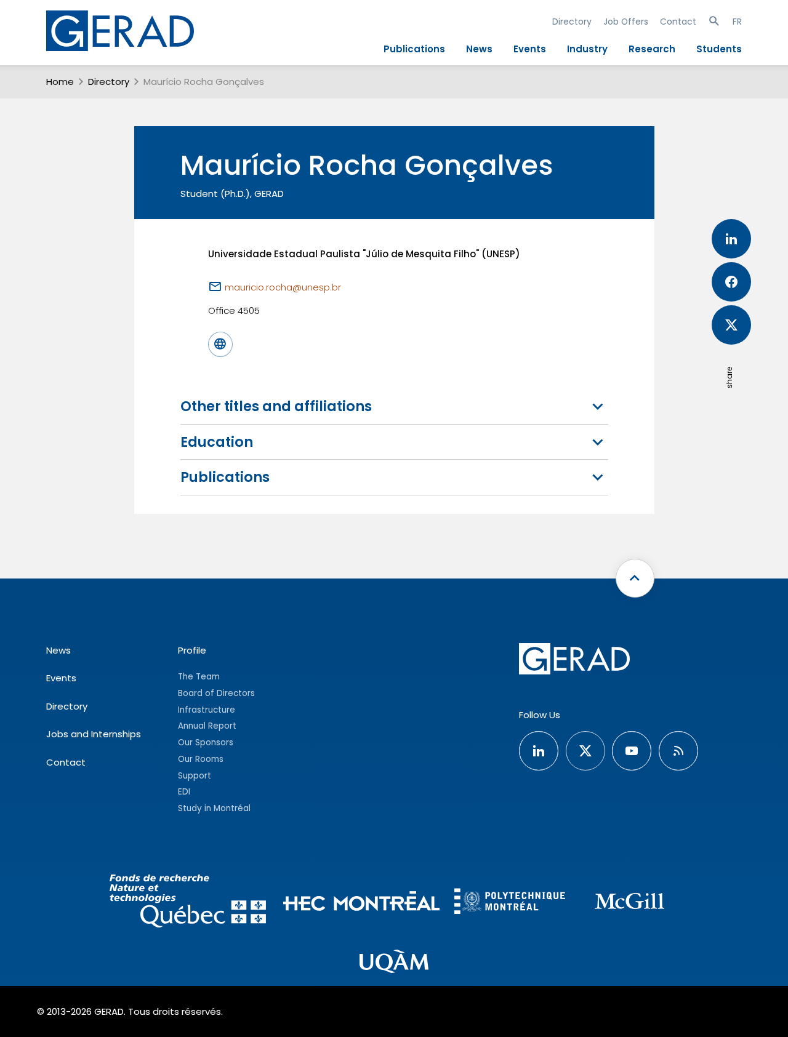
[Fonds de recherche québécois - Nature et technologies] (187, 903)
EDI (184, 792)
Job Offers (625, 21)
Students (719, 48)
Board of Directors (216, 693)
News (479, 48)
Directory (572, 21)
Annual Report (207, 726)
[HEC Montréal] (362, 903)
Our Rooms (200, 759)
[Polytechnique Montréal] (509, 902)
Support (194, 776)
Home (60, 81)
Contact (678, 21)
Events (529, 48)
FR (737, 21)
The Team (199, 677)
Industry (587, 48)
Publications (414, 48)
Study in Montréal (214, 808)
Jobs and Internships (93, 733)
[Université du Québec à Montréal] (394, 962)
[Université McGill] (629, 903)
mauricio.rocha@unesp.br (283, 287)
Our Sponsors (205, 742)
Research (652, 48)
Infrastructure (206, 710)
